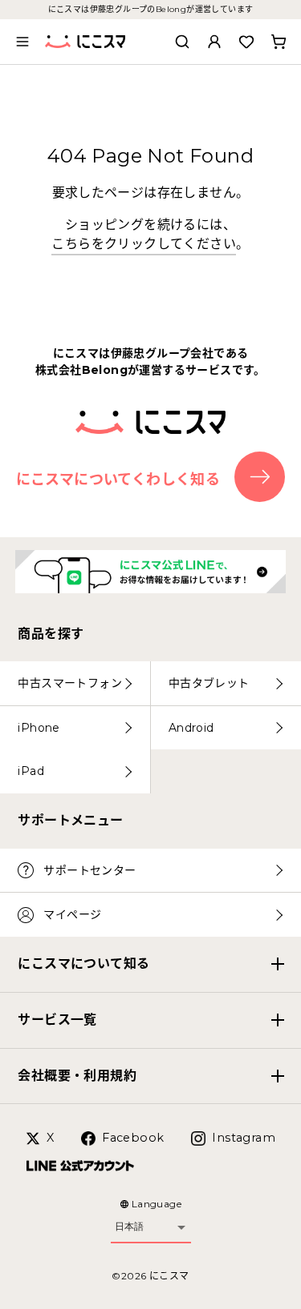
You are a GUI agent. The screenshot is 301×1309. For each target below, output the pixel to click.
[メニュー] (22, 41)
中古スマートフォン (70, 683)
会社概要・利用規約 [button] (77, 1075)
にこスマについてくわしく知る (118, 479)
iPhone (38, 728)
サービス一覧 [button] (57, 1019)
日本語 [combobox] (129, 1226)
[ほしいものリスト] (246, 41)
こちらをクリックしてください (143, 243)
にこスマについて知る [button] (83, 963)
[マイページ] (214, 41)
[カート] (278, 41)
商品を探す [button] (50, 633)
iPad (31, 771)
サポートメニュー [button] (70, 820)
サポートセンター (89, 870)
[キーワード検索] (182, 41)
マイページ (72, 914)
